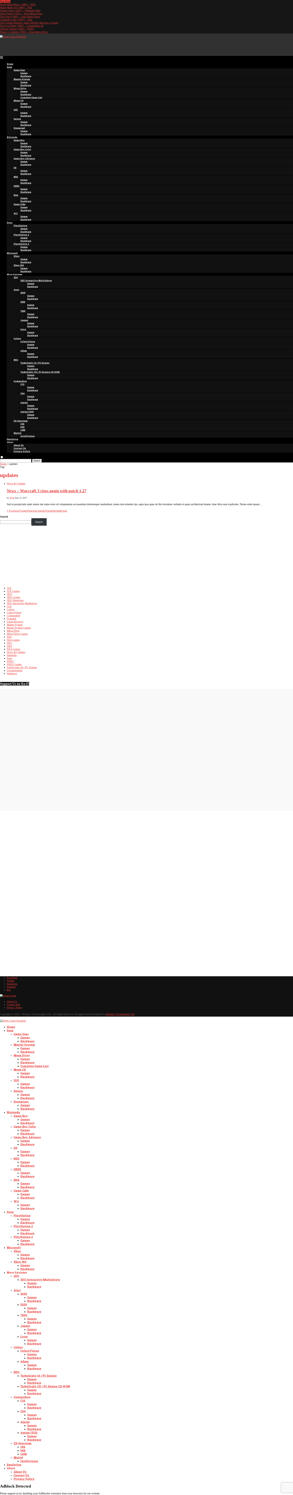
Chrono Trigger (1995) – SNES (17, 28)
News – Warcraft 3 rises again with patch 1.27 (46, 491)
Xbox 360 (19, 265)
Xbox (16, 256)
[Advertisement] (61, 46)
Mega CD (18, 100)
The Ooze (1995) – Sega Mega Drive (20, 16)
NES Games (13, 649)
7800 (22, 311)
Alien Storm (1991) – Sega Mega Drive (21, 13)
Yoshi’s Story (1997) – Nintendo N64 (20, 10)
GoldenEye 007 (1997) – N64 (16, 19)
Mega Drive (20, 88)
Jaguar (24, 320)
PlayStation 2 (21, 234)
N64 (16, 195)
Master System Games (19, 627)
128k (22, 430)
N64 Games (13, 640)
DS (15, 167)
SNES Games (14, 664)
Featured (11, 618)
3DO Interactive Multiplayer (36, 280)
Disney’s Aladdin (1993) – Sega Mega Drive (24, 32)
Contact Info (13, 1004)
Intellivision (27, 436)
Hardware (25, 76)
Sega (9, 67)
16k (22, 423)
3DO (16, 277)
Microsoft (12, 253)
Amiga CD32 (27, 411)
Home (10, 64)
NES (16, 176)
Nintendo (12, 137)
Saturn (17, 118)
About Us (19, 445)
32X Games (13, 591)
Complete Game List (31, 97)
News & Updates (16, 652)
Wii (16, 213)
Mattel (17, 433)
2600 (22, 292)
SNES (16, 186)
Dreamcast (19, 128)
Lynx (23, 329)
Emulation (12, 439)
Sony (10, 222)
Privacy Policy (22, 451)
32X (16, 109)
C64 (22, 393)
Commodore (20, 381)
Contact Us (20, 448)
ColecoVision (27, 341)
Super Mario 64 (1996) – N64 (16, 7)
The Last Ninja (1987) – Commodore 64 (21, 25)
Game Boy (19, 140)
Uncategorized (14, 670)
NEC (16, 359)
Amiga (24, 402)
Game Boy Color (22, 149)
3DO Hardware (15, 600)
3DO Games (13, 597)
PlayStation (20, 225)
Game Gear (19, 70)
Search (36, 460)
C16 (22, 384)
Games (23, 73)
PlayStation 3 (21, 244)
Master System (22, 79)
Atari (16, 289)
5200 (22, 301)
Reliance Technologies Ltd (120, 1014)
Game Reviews (15, 621)
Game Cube (19, 204)
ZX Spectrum (21, 420)
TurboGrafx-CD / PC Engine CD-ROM (40, 372)
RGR (12, 498)
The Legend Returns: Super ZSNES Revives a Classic (29, 22)
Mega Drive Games (17, 633)
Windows (12, 673)
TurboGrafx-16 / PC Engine (34, 362)
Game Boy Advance (24, 158)
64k (22, 427)
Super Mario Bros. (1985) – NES (18, 4)
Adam (23, 350)
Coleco (17, 338)
